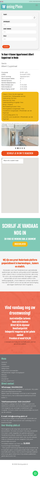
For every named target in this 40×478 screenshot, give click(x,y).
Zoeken (6, 47)
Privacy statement (7, 381)
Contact (4, 377)
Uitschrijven (5, 366)
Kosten (3, 364)
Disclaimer (5, 379)
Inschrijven (36, 1)
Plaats (5, 14)
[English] (2, 2)
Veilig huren (5, 368)
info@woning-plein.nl (17, 416)
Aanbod (4, 362)
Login (30, 1)
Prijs (4, 36)
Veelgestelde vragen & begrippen (12, 372)
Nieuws (4, 375)
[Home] (12, 6)
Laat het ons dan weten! (33, 123)
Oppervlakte (6, 21)
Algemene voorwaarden (9, 370)
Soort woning (7, 29)
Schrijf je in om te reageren (20, 153)
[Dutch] (0, 2)
